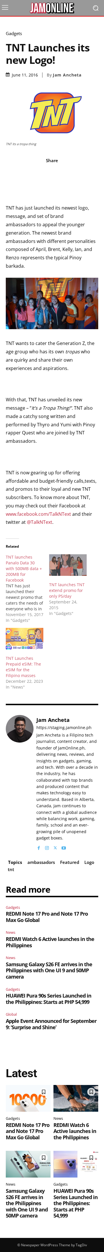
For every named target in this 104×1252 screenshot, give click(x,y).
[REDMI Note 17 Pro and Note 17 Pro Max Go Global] (28, 1098)
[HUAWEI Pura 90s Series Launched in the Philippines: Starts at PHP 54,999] (75, 1164)
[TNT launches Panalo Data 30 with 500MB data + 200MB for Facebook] (27, 588)
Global (11, 1014)
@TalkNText (39, 522)
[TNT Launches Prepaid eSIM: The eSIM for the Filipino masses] (24, 638)
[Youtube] (64, 847)
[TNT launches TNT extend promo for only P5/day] (68, 565)
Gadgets (14, 33)
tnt (11, 869)
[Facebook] (38, 847)
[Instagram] (47, 847)
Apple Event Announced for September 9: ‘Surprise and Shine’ (51, 1024)
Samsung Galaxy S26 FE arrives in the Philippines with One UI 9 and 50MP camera (49, 970)
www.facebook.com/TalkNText (38, 514)
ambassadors (41, 862)
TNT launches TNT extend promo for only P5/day (67, 590)
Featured (69, 862)
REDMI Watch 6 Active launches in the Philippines (50, 942)
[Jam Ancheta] (20, 783)
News (10, 932)
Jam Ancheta (67, 75)
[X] (55, 847)
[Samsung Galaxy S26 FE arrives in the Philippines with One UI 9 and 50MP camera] (28, 1164)
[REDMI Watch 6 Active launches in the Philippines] (75, 1098)
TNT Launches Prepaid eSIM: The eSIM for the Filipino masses (23, 666)
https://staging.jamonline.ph (64, 727)
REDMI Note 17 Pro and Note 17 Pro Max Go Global (47, 916)
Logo (89, 862)
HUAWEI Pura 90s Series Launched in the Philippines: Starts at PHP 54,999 (48, 998)
